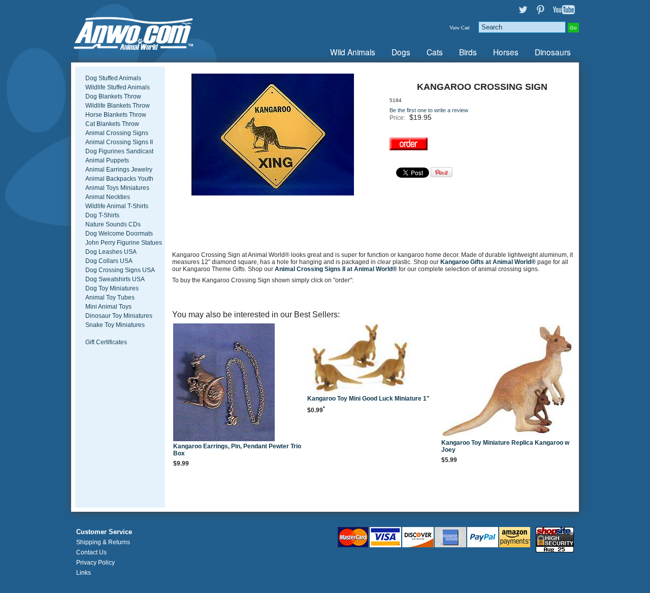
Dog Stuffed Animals (113, 78)
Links (83, 572)
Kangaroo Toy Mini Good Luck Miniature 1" (368, 398)
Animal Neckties (107, 197)
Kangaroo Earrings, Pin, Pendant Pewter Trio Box (237, 450)
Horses (505, 51)
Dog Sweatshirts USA (115, 279)
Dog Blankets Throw (113, 96)
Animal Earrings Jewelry (118, 170)
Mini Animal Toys (108, 307)
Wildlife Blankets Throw (117, 106)
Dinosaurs (553, 51)
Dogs (401, 51)
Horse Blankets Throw (115, 115)
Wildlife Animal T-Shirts (116, 206)
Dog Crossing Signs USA (120, 270)
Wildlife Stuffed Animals (117, 87)
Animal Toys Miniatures (117, 188)
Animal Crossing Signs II (119, 142)
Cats (435, 51)
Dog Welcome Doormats (119, 233)
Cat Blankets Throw (112, 124)
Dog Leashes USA (111, 252)
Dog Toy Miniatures (112, 288)
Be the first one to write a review (428, 110)
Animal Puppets (107, 160)
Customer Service (104, 532)
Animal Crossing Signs (116, 133)
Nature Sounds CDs (113, 224)
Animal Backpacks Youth (119, 179)
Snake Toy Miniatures (115, 325)
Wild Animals (352, 51)
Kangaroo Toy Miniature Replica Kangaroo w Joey (505, 446)
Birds (468, 51)
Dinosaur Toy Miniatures (118, 316)
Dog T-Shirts (102, 215)
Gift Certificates (106, 342)
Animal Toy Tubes (110, 297)
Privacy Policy (95, 562)
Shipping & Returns (103, 542)
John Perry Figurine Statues (123, 243)
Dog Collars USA (109, 261)
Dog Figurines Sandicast (119, 151)
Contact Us (91, 552)
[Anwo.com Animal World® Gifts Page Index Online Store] (155, 31)
